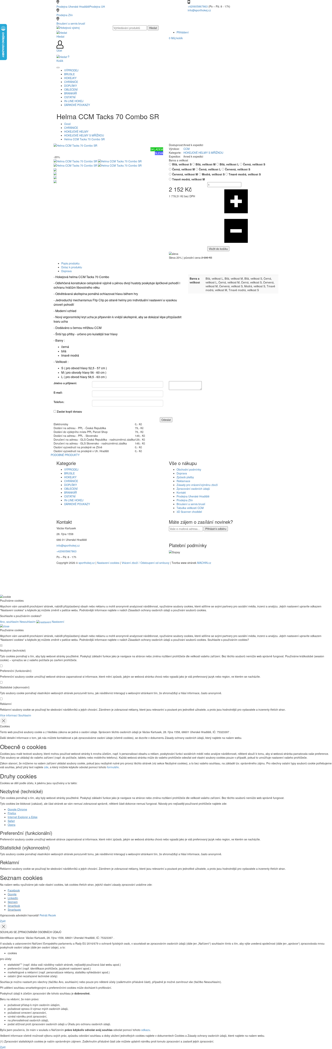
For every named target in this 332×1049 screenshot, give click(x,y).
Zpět (3, 921)
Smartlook (14, 906)
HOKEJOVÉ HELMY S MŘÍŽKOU (84, 135)
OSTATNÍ (70, 496)
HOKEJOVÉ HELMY (76, 131)
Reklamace (183, 481)
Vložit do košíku (218, 249)
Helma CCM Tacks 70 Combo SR (84, 139)
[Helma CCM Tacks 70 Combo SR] (75, 145)
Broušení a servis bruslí (70, 23)
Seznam (13, 902)
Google (12, 894)
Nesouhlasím (28, 622)
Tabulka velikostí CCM (190, 508)
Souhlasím (24, 715)
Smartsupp (14, 909)
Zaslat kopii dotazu (69, 411)
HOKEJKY (70, 477)
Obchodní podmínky (189, 469)
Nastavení (57, 622)
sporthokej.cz (87, 563)
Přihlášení (183, 32)
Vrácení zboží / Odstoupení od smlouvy (145, 563)
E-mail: (58, 392)
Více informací (8, 715)
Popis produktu (70, 263)
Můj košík (176, 38)
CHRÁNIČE (71, 128)
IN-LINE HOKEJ (73, 500)
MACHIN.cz (204, 563)
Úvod (67, 124)
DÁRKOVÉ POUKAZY (77, 504)
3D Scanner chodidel (189, 512)
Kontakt (181, 492)
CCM (186, 149)
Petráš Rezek (48, 915)
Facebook (14, 890)
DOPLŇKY (70, 485)
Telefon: (59, 402)
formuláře (113, 767)
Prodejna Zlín (64, 15)
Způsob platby (185, 477)
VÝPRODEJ (71, 469)
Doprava (66, 271)
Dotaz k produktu (71, 267)
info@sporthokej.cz (199, 10)
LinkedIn (13, 898)
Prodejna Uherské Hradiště (193, 496)
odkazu (145, 1030)
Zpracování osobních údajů (193, 489)
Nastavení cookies (108, 563)
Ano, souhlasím (9, 622)
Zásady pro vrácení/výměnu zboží (197, 485)
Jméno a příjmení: (65, 383)
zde (46, 767)
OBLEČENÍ (71, 489)
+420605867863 (198, 6)
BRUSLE (69, 473)
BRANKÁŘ (70, 492)
